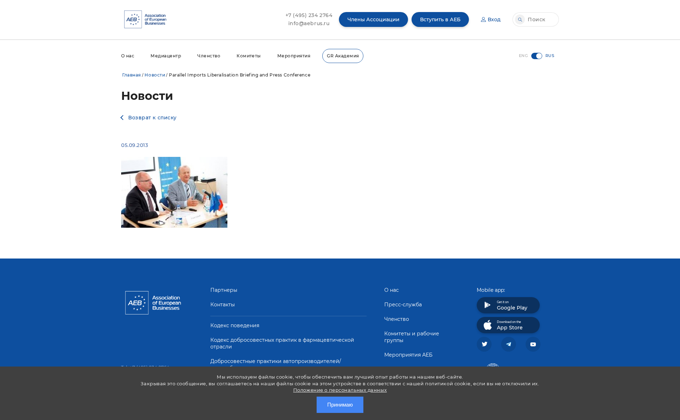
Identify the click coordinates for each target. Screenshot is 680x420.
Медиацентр (166, 55)
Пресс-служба (403, 304)
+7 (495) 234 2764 (309, 15)
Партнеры (223, 290)
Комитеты (249, 55)
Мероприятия (293, 55)
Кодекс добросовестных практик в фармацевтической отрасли (282, 343)
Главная (131, 75)
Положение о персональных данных (340, 390)
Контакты (222, 304)
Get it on (512, 305)
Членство (208, 55)
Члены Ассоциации (373, 19)
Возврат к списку (152, 117)
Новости (154, 75)
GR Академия (343, 55)
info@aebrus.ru (309, 23)
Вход (494, 19)
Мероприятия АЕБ (408, 355)
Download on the (510, 325)
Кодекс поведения (234, 325)
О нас (127, 55)
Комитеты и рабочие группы (411, 337)
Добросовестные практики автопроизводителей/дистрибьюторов (275, 364)
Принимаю (340, 405)
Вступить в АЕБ (440, 19)
